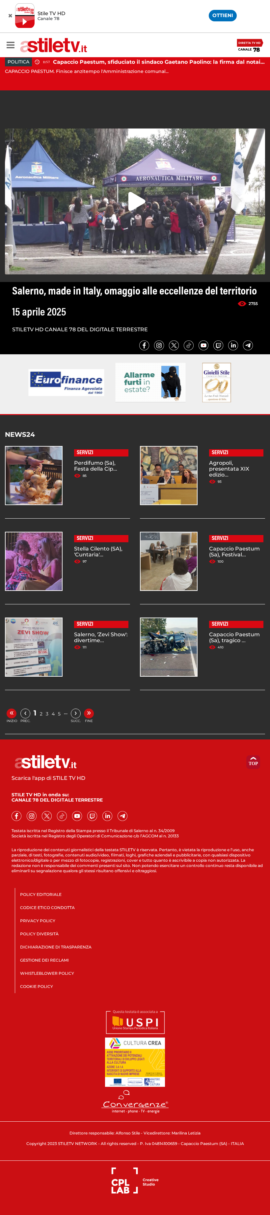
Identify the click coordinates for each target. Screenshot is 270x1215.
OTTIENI (222, 15)
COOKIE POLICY (36, 986)
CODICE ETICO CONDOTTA (47, 907)
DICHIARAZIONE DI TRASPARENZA (56, 947)
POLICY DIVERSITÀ (39, 933)
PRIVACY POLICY (37, 920)
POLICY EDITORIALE (41, 894)
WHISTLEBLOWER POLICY (47, 973)
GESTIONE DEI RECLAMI (44, 960)
